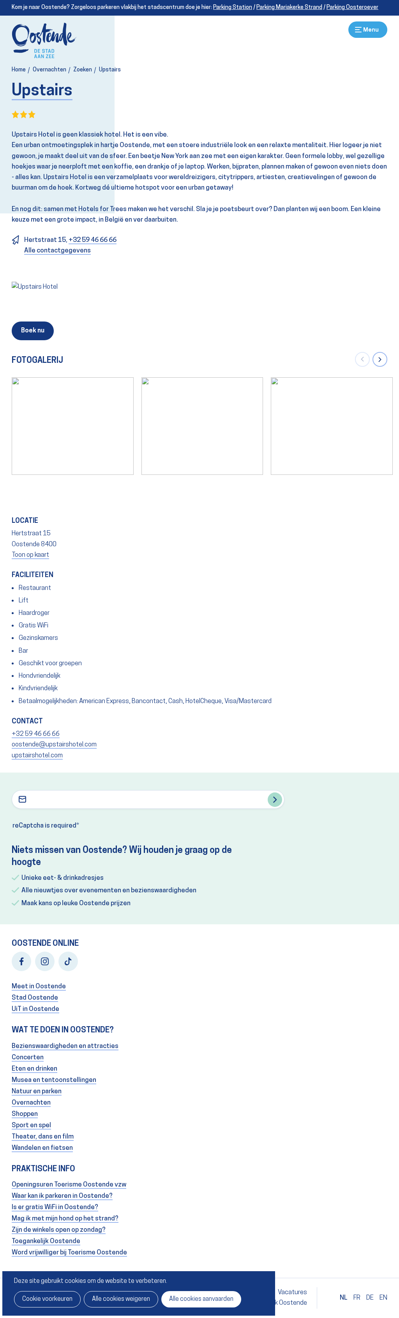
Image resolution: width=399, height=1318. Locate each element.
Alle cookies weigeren (121, 1299)
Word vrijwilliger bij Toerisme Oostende (69, 1252)
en (383, 1298)
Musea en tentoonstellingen (54, 1080)
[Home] (44, 40)
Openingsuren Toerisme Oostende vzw (69, 1184)
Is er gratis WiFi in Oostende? (55, 1207)
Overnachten (49, 70)
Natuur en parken (37, 1091)
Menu (367, 29)
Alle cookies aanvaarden (201, 1299)
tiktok (68, 961)
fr (356, 1298)
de (370, 1298)
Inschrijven (275, 799)
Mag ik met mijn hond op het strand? (65, 1218)
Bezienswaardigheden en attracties (65, 1046)
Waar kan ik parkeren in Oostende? (62, 1196)
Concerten (28, 1057)
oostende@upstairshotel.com (54, 744)
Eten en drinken (34, 1069)
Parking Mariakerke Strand (289, 8)
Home (19, 70)
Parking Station (232, 8)
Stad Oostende (35, 998)
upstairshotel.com (37, 755)
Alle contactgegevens (57, 250)
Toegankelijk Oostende (46, 1241)
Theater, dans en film (43, 1136)
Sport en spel (31, 1125)
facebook (21, 961)
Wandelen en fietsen (42, 1148)
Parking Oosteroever (352, 8)
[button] (362, 359)
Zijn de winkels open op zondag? (59, 1230)
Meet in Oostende (39, 986)
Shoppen (25, 1114)
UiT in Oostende (35, 1009)
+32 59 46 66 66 (93, 240)
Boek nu (32, 331)
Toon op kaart (30, 555)
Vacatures (292, 1292)
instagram (45, 961)
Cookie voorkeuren (47, 1299)
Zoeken (82, 70)
